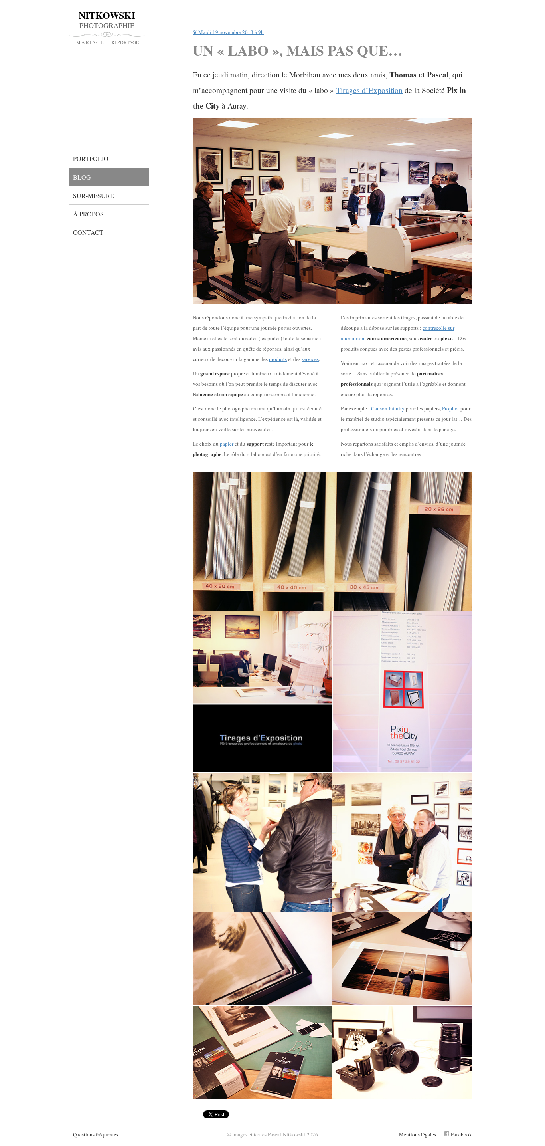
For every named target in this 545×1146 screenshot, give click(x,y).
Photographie (107, 27)
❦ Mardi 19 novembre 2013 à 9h (228, 33)
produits (278, 359)
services (310, 359)
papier (226, 443)
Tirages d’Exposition (369, 90)
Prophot (450, 408)
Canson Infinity (388, 408)
